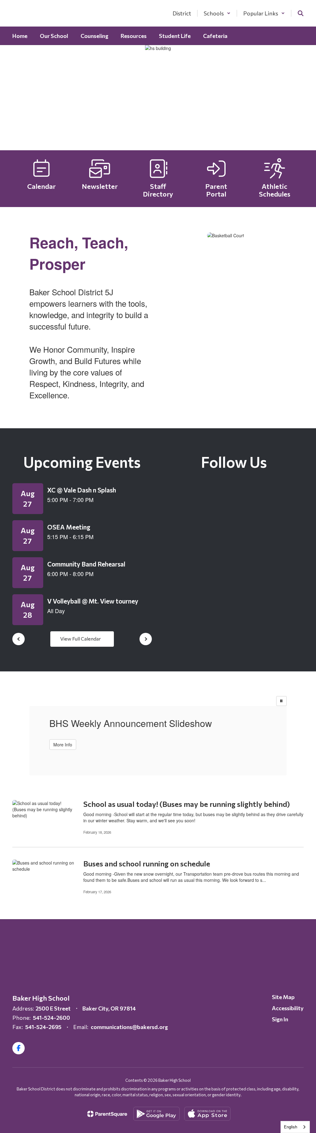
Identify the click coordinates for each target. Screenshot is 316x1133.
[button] (217, 13)
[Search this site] (300, 13)
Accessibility (288, 1008)
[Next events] (145, 639)
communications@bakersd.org (129, 1026)
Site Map (283, 997)
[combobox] (295, 1127)
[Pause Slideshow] (281, 701)
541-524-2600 (51, 1017)
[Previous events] (18, 639)
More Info (61, 744)
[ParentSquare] (107, 1113)
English (290, 1127)
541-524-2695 (43, 1026)
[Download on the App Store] (207, 1114)
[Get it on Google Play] (156, 1114)
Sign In (280, 1019)
